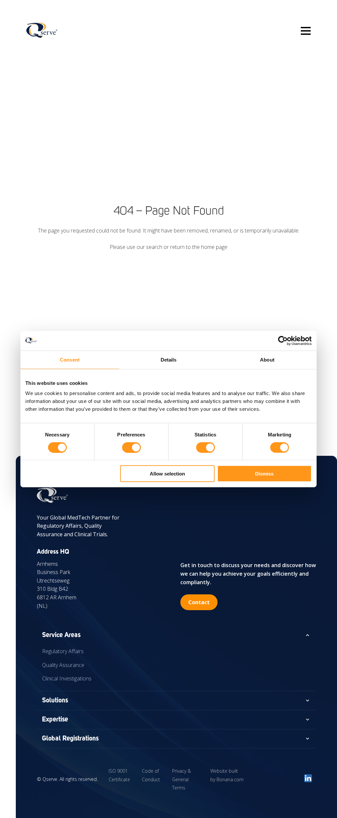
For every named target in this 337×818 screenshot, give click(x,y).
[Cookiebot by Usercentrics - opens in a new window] (283, 340)
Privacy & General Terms (181, 779)
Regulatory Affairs (63, 651)
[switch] (131, 447)
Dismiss (264, 473)
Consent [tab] (70, 359)
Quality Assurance (63, 665)
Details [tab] (169, 359)
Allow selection (167, 473)
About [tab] (267, 359)
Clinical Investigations (66, 678)
